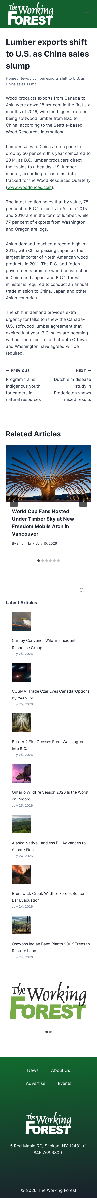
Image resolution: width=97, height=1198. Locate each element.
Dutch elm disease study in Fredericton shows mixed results (72, 385)
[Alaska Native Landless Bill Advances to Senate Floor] (21, 824)
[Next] (83, 501)
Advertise (35, 1083)
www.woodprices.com (29, 187)
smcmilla (24, 543)
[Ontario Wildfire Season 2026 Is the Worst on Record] (21, 773)
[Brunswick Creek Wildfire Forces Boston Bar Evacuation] (21, 874)
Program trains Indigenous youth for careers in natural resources (23, 385)
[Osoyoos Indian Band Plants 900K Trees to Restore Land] (21, 925)
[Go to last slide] (14, 501)
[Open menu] (86, 14)
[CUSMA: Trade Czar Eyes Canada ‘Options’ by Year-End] (21, 672)
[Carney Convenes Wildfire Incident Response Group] (21, 621)
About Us (60, 1070)
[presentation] (48, 473)
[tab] (38, 560)
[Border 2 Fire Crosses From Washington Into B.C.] (21, 722)
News (33, 1070)
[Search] (82, 590)
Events (64, 1083)
